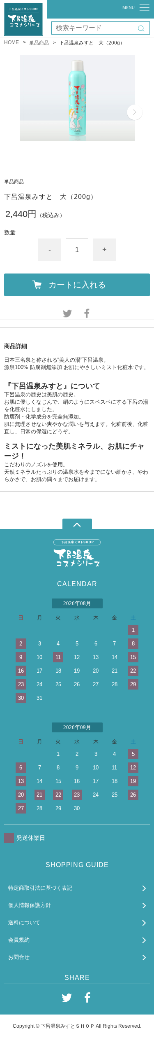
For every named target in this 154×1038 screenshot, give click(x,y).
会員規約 (19, 940)
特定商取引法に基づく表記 (40, 888)
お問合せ (19, 957)
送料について (24, 922)
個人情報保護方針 (29, 905)
